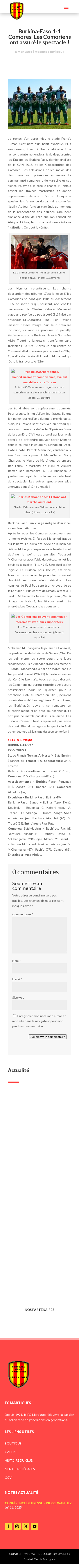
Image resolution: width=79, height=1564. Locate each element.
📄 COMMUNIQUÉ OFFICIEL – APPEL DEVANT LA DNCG (37, 1274)
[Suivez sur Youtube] (34, 1526)
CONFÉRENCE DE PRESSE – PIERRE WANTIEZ (34, 1142)
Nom (16, 960)
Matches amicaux (49, 52)
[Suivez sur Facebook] (8, 1526)
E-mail (17, 979)
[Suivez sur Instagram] (17, 1526)
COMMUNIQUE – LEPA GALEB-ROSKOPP (37, 1208)
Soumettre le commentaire (48, 1037)
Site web (18, 997)
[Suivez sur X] (25, 1526)
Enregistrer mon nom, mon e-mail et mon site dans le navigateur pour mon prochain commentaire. (39, 1021)
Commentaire (22, 914)
